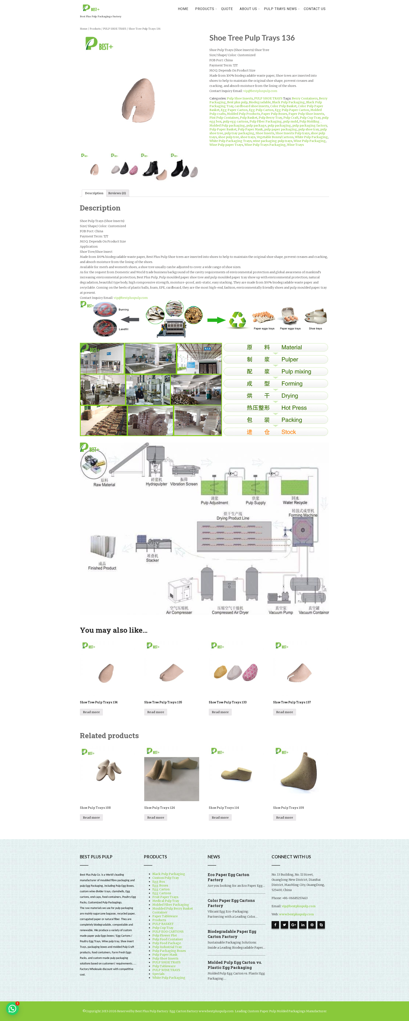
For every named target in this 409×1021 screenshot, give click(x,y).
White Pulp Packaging (311, 137)
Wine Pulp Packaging (310, 141)
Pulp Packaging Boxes (169, 951)
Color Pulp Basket (283, 106)
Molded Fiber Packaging (170, 905)
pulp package (256, 125)
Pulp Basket (248, 118)
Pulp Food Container (167, 939)
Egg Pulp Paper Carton (292, 110)
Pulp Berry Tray (270, 118)
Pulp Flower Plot (164, 935)
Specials (158, 974)
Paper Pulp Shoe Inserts (306, 114)
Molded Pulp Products (243, 114)
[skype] (321, 925)
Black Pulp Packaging (288, 102)
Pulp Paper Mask (250, 129)
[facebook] (275, 925)
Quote (227, 9)
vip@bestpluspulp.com (260, 91)
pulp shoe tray (308, 129)
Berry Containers (305, 98)
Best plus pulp (237, 102)
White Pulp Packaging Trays (230, 141)
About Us (248, 9)
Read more (91, 712)
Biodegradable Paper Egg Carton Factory (232, 934)
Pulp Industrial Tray (167, 947)
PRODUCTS (204, 9)
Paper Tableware (165, 916)
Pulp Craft (290, 118)
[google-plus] (293, 925)
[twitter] (284, 925)
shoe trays (247, 137)
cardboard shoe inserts (252, 106)
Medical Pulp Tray (165, 901)
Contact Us (315, 9)
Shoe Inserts (265, 133)
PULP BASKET (163, 924)
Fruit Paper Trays (165, 897)
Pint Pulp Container (224, 118)
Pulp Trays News (280, 9)
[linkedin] (303, 925)
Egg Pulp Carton (261, 110)
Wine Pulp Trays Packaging (265, 145)
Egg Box (158, 882)
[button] (12, 1008)
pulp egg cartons (235, 121)
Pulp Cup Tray (310, 118)
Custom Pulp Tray (165, 878)
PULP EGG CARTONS (168, 931)
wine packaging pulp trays (272, 141)
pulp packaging (279, 125)
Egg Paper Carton (234, 110)
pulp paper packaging (280, 129)
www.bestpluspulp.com (296, 914)
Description (94, 193)
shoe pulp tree (228, 137)
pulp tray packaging (239, 133)
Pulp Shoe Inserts (240, 98)
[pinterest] (312, 925)
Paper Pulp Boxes (274, 114)
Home (183, 9)
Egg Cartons (161, 893)
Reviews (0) (117, 193)
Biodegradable (260, 102)
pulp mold (290, 121)
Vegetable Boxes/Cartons (275, 137)
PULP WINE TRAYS (166, 970)
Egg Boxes (160, 885)
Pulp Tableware (164, 966)
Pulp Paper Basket (222, 129)
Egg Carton (161, 889)
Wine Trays (295, 145)
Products (95, 28)
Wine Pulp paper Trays (226, 145)
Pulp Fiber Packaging (265, 121)
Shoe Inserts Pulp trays (292, 133)
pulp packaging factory (309, 125)
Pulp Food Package (166, 943)
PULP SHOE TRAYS (114, 28)
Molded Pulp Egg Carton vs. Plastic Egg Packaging (235, 965)
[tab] (94, 193)
